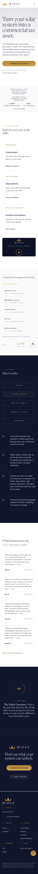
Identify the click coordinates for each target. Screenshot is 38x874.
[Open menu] (34, 4)
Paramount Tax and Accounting (19, 99)
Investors (23, 835)
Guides (4, 852)
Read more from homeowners (12, 653)
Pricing (4, 828)
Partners (23, 831)
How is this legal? (26, 848)
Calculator (5, 831)
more (19, 564)
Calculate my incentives (19, 64)
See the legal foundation (9, 73)
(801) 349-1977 (7, 812)
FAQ (3, 848)
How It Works (25, 828)
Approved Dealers (26, 838)
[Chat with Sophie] (33, 853)
